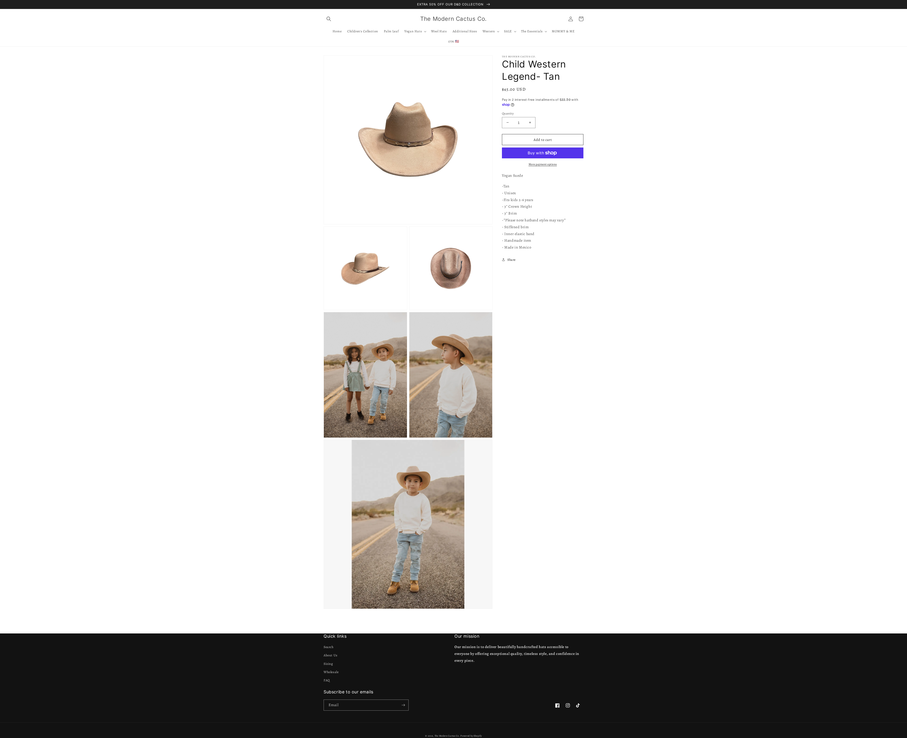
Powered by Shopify (471, 735)
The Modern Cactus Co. (447, 735)
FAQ (327, 680)
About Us (331, 655)
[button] (329, 19)
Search (329, 647)
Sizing (328, 664)
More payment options (543, 164)
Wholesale (331, 672)
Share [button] (511, 259)
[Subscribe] (403, 705)
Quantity (508, 113)
